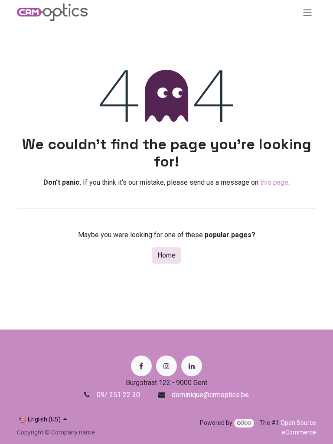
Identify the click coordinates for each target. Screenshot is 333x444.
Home (166, 255)
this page (274, 182)
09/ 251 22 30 (119, 395)
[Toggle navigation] (307, 12)
